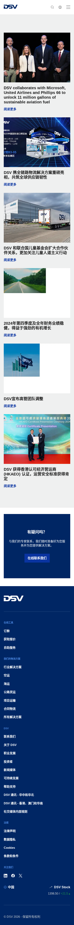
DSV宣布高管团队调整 (23, 399)
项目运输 (10, 700)
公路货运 (10, 692)
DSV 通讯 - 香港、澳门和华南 (23, 803)
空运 (7, 675)
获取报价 (10, 639)
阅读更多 (37, 109)
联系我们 (10, 736)
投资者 (8, 761)
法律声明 (10, 831)
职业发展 (10, 753)
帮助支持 (10, 786)
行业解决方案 (13, 667)
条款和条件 (11, 856)
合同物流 (10, 708)
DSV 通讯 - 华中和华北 (19, 794)
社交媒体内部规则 (15, 811)
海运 (7, 683)
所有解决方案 (13, 717)
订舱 (7, 631)
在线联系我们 (37, 558)
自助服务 (10, 647)
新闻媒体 (10, 769)
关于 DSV (10, 745)
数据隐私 (10, 839)
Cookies (9, 847)
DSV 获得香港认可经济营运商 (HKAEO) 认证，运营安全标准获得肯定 (36, 474)
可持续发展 (11, 778)
